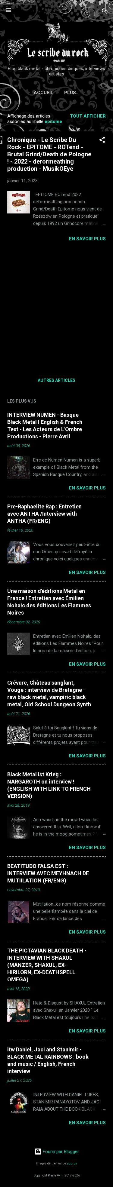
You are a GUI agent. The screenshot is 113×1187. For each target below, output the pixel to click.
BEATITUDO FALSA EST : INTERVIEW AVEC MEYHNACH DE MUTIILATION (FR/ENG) (48, 873)
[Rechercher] (104, 12)
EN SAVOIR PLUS (87, 238)
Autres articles (56, 380)
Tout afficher (88, 116)
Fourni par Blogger (60, 1151)
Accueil (43, 92)
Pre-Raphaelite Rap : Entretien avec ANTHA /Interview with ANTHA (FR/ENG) (44, 513)
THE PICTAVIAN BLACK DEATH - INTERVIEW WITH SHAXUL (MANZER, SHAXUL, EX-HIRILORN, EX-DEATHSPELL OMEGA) (46, 965)
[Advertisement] (56, 307)
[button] (102, 141)
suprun (72, 1163)
